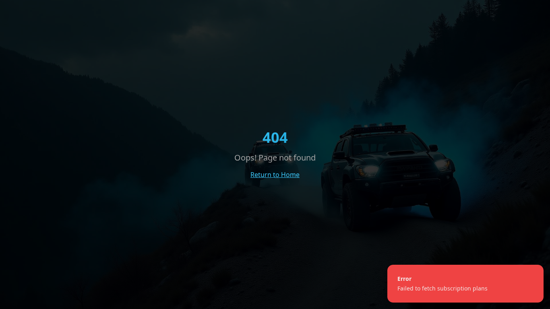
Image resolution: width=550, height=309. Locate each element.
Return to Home (275, 174)
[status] (465, 284)
